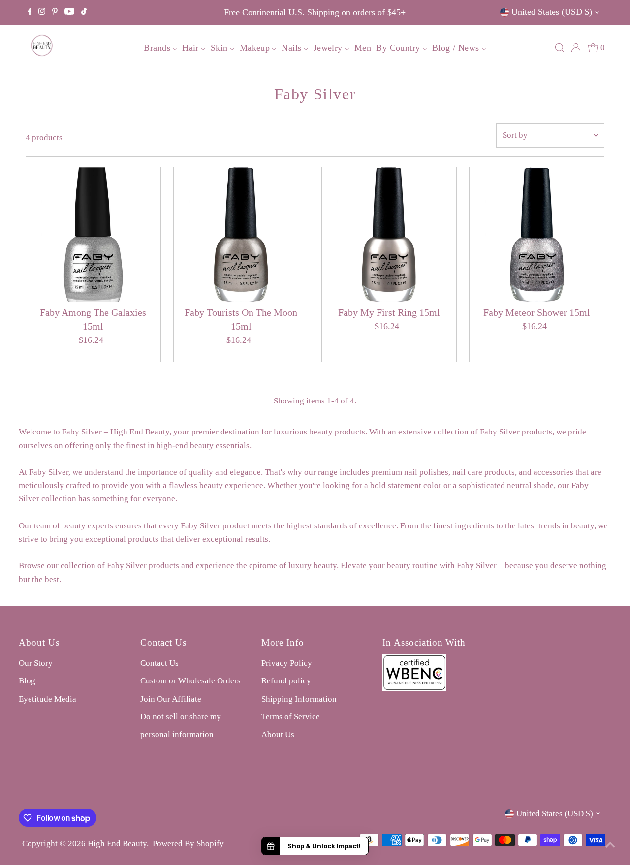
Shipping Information (299, 699)
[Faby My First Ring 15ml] (389, 234)
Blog (27, 680)
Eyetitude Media (47, 699)
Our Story (36, 663)
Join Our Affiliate (170, 699)
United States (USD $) (551, 12)
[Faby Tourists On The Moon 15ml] (241, 234)
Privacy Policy (286, 663)
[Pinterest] (55, 12)
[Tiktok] (84, 12)
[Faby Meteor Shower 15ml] (537, 234)
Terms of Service (290, 716)
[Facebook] (30, 12)
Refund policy (286, 680)
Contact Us (159, 663)
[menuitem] (160, 47)
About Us (277, 734)
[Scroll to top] (610, 845)
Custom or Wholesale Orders (190, 680)
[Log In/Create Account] (575, 47)
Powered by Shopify (188, 843)
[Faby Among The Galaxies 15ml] (93, 234)
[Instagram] (42, 12)
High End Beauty (117, 843)
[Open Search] (559, 47)
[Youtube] (69, 12)
